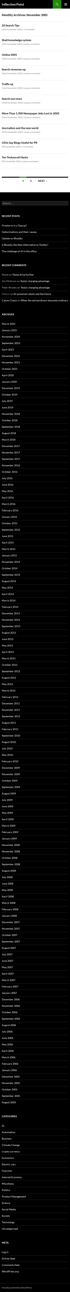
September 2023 (11, 343)
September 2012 (11, 671)
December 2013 (11, 613)
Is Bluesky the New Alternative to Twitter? (25, 244)
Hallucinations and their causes (19, 231)
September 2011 (11, 716)
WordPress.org (10, 1271)
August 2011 (9, 722)
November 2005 (11, 1083)
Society (6, 1215)
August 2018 (9, 433)
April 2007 (8, 973)
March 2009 (8, 825)
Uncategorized (10, 1228)
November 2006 (11, 1005)
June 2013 (7, 639)
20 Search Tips (11, 25)
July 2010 (7, 748)
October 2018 (9, 420)
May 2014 (7, 587)
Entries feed (8, 1258)
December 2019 (11, 388)
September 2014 (11, 574)
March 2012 (8, 690)
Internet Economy (12, 1177)
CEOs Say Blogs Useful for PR (19, 142)
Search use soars (12, 98)
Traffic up (7, 84)
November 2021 (11, 362)
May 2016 (7, 491)
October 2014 (9, 568)
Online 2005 (9, 54)
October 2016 (9, 471)
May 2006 (7, 1044)
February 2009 (10, 832)
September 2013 (11, 626)
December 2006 (11, 999)
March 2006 (8, 1057)
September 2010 (11, 735)
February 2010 (10, 761)
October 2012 (9, 664)
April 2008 (8, 896)
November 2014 (11, 561)
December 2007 (11, 922)
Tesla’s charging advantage (34, 281)
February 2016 (10, 510)
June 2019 (7, 407)
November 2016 (11, 465)
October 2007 (9, 935)
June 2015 (7, 536)
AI (3, 1125)
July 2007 (7, 954)
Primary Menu (65, 4)
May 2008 (7, 889)
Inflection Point (13, 4)
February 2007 (10, 986)
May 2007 (7, 967)
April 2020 (8, 375)
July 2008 (7, 877)
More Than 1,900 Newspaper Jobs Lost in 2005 (30, 113)
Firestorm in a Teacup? (14, 225)
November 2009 (11, 774)
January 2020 (9, 381)
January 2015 (9, 555)
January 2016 (9, 516)
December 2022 (11, 355)
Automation (8, 1132)
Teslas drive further (23, 274)
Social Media (9, 1209)
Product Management (14, 1196)
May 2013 (7, 645)
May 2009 (7, 812)
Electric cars (9, 1164)
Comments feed (10, 1264)
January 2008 (9, 915)
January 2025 (9, 330)
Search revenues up (14, 69)
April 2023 (8, 349)
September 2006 (11, 1018)
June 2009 (7, 806)
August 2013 (9, 632)
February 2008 (10, 909)
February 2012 (10, 696)
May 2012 (7, 684)
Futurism (7, 1170)
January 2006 (9, 1070)
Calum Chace (9, 300)
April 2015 (8, 542)
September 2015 (11, 529)
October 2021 (9, 368)
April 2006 (8, 1050)
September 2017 (11, 458)
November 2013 (11, 619)
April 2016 (8, 497)
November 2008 (11, 851)
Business (6, 1138)
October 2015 (9, 523)
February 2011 (10, 729)
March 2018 (8, 439)
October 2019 (9, 394)
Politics (6, 1190)
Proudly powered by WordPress (17, 1287)
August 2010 (9, 741)
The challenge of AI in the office (19, 251)
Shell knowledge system (16, 40)
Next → (43, 180)
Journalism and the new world (20, 128)
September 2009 (11, 787)
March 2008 (8, 902)
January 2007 (9, 992)
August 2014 (9, 581)
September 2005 (11, 1095)
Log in (5, 1252)
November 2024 (11, 336)
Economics (8, 1157)
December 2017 (11, 446)
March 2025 (8, 323)
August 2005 (9, 1102)
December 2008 (11, 844)
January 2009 (9, 838)
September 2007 (11, 941)
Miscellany (8, 1183)
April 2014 (8, 594)
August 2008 (9, 870)
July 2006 (7, 1031)
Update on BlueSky (12, 238)
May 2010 (7, 754)
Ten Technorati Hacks (15, 157)
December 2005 (11, 1076)
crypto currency (11, 1151)
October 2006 (9, 1012)
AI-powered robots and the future (32, 293)
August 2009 (9, 793)
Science (6, 1202)
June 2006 (7, 1037)
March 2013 (8, 658)
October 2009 (9, 780)
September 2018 (11, 426)
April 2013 (8, 651)
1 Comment (29, 29)
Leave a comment (32, 44)
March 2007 (8, 980)
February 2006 (10, 1063)
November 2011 (11, 709)
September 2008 (11, 864)
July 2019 (7, 400)
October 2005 (9, 1089)
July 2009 (7, 799)
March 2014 (8, 600)
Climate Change (11, 1145)
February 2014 (10, 606)
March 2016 (8, 503)
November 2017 (11, 452)
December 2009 (11, 767)
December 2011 (11, 703)
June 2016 (7, 484)
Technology (8, 1222)
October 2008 (9, 857)
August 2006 (9, 1025)
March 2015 (8, 548)
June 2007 (7, 960)
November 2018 (11, 413)
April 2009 (8, 819)
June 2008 (7, 883)
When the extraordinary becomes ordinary (44, 300)
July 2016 (7, 478)
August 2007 (9, 947)
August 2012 (9, 677)
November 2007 (11, 928)
